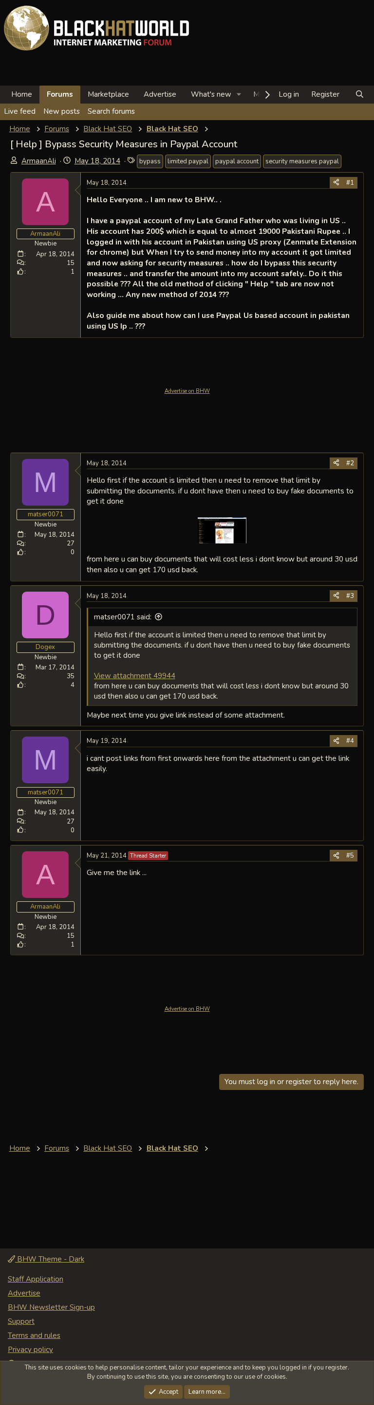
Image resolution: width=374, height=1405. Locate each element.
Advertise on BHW (187, 391)
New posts (61, 111)
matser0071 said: (122, 617)
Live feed (20, 111)
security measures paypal (302, 161)
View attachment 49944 (134, 676)
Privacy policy (30, 1349)
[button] (239, 95)
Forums (60, 94)
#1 (350, 182)
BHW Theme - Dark (49, 1259)
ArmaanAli (38, 161)
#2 (350, 463)
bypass (150, 161)
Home (21, 94)
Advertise (160, 94)
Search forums (111, 111)
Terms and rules (34, 1335)
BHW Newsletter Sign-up (51, 1307)
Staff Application (35, 1279)
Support (21, 1321)
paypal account (237, 161)
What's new (211, 94)
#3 (350, 596)
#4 (350, 741)
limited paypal (188, 161)
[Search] (359, 95)
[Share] (336, 183)
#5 (350, 855)
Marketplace (108, 94)
